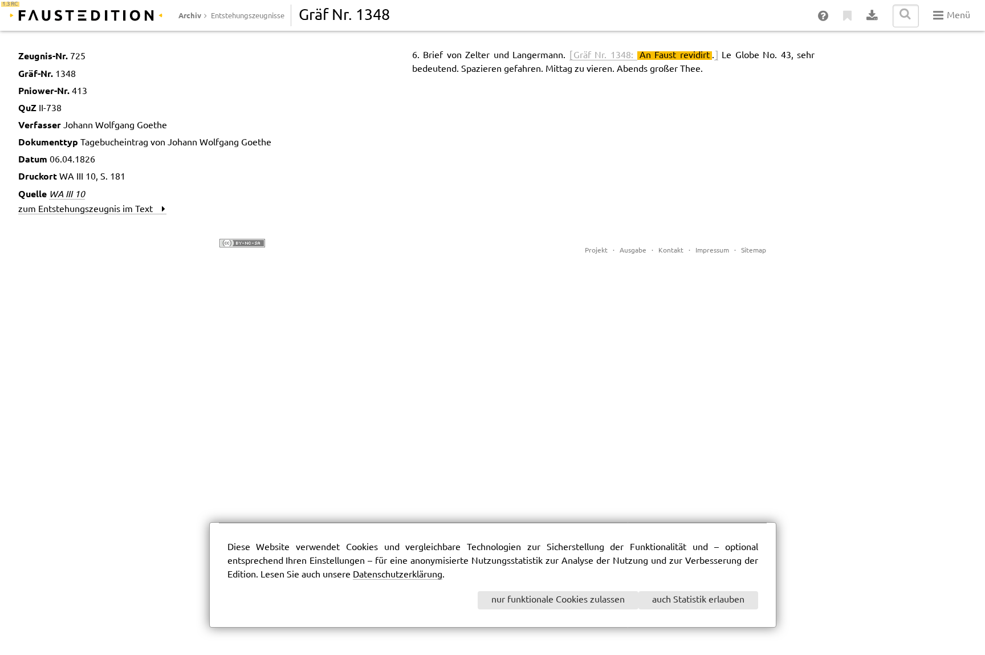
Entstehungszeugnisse (247, 16)
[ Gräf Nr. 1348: (603, 55)
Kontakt (670, 250)
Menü (957, 15)
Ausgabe (633, 250)
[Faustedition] (86, 15)
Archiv (189, 15)
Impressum (712, 250)
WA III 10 (67, 194)
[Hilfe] (823, 16)
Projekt (596, 250)
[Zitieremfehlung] (848, 16)
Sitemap (753, 250)
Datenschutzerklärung (397, 575)
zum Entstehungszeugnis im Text (90, 209)
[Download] (872, 16)
